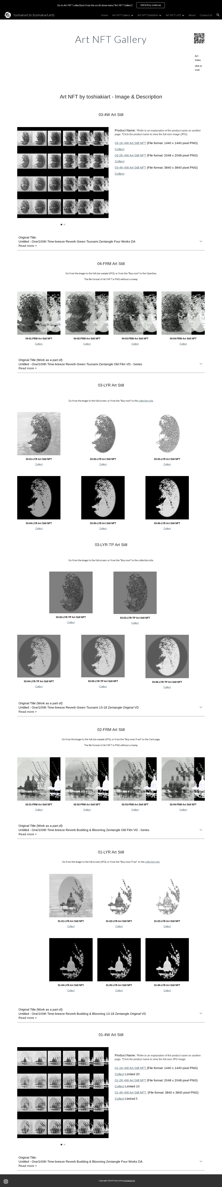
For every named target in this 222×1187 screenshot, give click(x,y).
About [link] (192, 15)
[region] (111, 5)
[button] (218, 15)
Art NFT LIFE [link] (173, 15)
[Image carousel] (63, 176)
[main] (111, 39)
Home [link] (104, 15)
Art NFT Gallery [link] (121, 15)
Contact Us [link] (206, 15)
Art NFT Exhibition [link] (148, 15)
